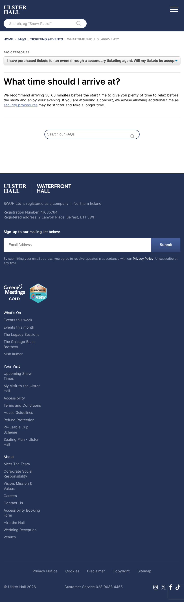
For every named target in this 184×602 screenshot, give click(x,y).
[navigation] (92, 60)
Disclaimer (96, 571)
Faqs (22, 39)
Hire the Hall (14, 522)
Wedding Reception (20, 530)
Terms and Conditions (22, 405)
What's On (12, 312)
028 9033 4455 (109, 587)
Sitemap (144, 571)
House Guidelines (18, 412)
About (9, 456)
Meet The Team (17, 464)
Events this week (18, 320)
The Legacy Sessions (21, 334)
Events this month (19, 327)
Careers (10, 495)
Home (8, 39)
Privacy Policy (143, 258)
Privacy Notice (45, 571)
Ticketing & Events (46, 39)
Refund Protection (19, 420)
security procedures (20, 105)
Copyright (121, 571)
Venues (10, 537)
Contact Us (13, 503)
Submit (166, 245)
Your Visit (12, 366)
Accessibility (14, 398)
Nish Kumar (13, 354)
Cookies (72, 571)
